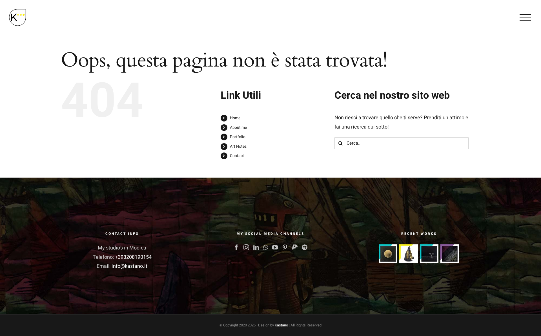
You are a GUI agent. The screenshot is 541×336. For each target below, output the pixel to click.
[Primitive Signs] (429, 254)
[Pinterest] (285, 247)
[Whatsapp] (265, 247)
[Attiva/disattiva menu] (525, 17)
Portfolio (237, 137)
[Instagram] (246, 247)
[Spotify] (304, 247)
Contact (237, 156)
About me (238, 128)
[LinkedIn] (256, 247)
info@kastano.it (129, 266)
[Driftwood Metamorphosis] (408, 254)
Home (235, 118)
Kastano (281, 325)
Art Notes (238, 146)
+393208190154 (133, 257)
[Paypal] (295, 247)
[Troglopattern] (450, 254)
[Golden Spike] (388, 254)
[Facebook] (236, 247)
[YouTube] (275, 247)
